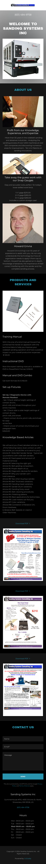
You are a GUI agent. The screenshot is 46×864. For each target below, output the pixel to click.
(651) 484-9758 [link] (23, 14)
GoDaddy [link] (27, 858)
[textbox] (23, 739)
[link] (23, 5)
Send (23, 776)
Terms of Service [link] (24, 786)
